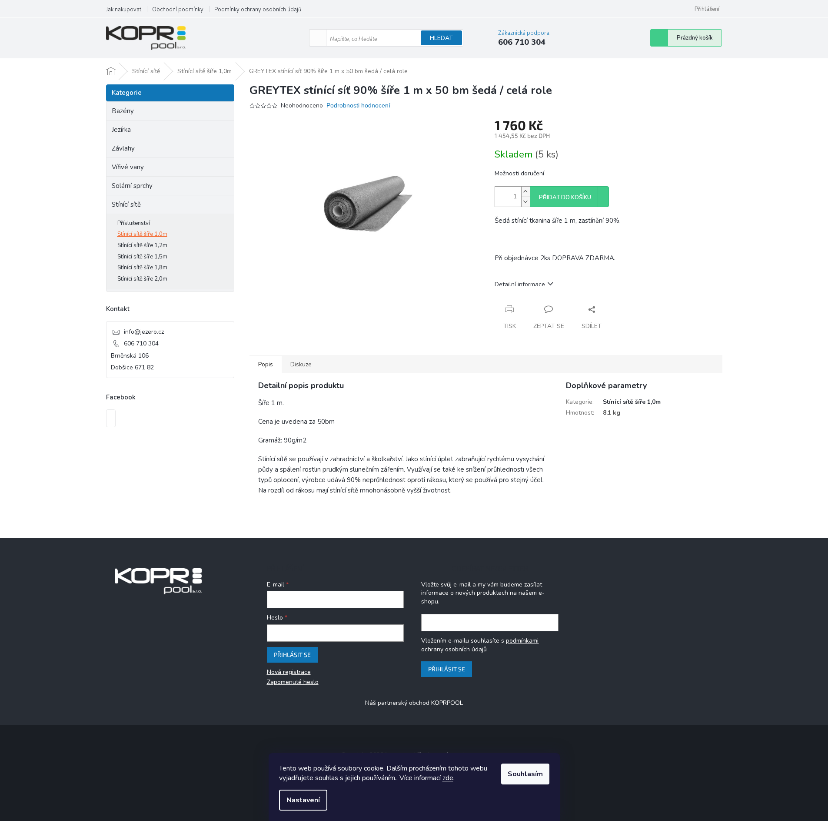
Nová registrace (289, 672)
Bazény (123, 111)
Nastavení (303, 800)
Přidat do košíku (565, 197)
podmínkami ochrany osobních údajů (480, 645)
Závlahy (123, 148)
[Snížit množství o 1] (525, 202)
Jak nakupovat (123, 9)
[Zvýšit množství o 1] (525, 192)
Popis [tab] (265, 364)
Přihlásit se (292, 654)
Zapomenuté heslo (293, 682)
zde (447, 778)
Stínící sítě (126, 204)
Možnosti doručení (519, 173)
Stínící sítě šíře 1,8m (142, 267)
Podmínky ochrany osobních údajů (257, 9)
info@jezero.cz (144, 332)
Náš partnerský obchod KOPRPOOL (414, 703)
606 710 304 (141, 343)
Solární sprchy (132, 185)
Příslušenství (133, 223)
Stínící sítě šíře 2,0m (142, 279)
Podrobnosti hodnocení (358, 105)
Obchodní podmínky (177, 9)
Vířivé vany (128, 167)
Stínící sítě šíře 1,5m (142, 257)
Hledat (441, 38)
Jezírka (121, 129)
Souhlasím (525, 774)
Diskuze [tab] (301, 364)
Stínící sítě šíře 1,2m (142, 245)
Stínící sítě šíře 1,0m (142, 234)
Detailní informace (520, 284)
